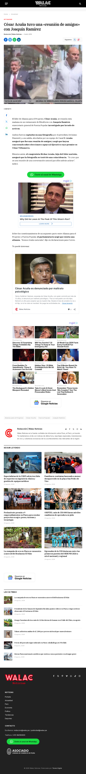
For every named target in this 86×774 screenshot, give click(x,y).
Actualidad (8, 19)
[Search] (80, 3)
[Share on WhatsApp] (14, 40)
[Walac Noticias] (43, 3)
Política (7, 711)
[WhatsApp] (6, 128)
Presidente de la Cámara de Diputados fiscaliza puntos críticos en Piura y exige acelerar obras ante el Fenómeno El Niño (47, 610)
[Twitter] (6, 121)
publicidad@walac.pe (39, 730)
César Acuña (31, 418)
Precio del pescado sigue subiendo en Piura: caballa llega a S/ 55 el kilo (40, 643)
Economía (8, 708)
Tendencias (9, 715)
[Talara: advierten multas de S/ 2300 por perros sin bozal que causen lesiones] (8, 634)
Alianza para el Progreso (14, 418)
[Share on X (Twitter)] (10, 40)
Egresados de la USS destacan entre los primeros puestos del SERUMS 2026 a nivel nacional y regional (62, 553)
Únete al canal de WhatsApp (48, 174)
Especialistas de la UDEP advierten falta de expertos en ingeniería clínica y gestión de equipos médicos (22, 478)
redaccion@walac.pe (22, 730)
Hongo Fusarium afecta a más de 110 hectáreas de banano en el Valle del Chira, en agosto (47, 620)
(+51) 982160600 (19, 735)
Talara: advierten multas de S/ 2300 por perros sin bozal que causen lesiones (42, 631)
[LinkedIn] (6, 134)
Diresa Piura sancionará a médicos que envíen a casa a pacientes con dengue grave (45, 654)
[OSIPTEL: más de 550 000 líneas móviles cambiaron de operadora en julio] (63, 499)
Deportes (8, 718)
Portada (8, 697)
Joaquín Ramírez (59, 418)
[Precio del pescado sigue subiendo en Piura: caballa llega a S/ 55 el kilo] (8, 645)
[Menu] (6, 3)
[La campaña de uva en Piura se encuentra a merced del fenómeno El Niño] (23, 537)
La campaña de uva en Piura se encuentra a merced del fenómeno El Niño (22, 552)
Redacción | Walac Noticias (13, 34)
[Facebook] (6, 115)
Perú (6, 704)
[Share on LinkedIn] (19, 40)
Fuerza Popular (44, 418)
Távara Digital (57, 768)
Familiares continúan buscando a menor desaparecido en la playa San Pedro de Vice (62, 478)
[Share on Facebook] (6, 40)
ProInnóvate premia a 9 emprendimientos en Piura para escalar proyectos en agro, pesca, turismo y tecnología (22, 516)
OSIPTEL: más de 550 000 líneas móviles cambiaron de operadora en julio (62, 513)
